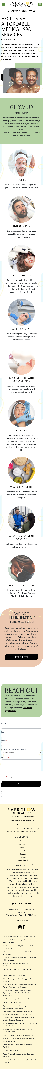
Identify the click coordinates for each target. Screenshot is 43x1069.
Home (22, 841)
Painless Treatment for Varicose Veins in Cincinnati (16, 964)
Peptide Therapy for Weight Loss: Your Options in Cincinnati (19, 947)
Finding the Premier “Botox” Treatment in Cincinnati (17, 970)
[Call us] (3, 4)
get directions (22, 921)
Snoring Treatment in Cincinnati (14, 975)
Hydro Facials (21, 226)
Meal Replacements (21, 486)
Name (4, 723)
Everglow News (22, 851)
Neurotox (21, 430)
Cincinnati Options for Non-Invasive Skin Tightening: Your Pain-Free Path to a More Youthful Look (17, 993)
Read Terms (18, 777)
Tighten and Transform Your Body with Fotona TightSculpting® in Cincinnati (19, 1007)
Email (3, 732)
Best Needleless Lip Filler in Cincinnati (16, 999)
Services (23, 847)
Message (5, 758)
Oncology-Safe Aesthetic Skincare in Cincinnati (19, 936)
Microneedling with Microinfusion (21, 379)
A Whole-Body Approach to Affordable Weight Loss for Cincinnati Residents (19, 1019)
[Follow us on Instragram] (20, 927)
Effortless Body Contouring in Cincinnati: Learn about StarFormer (19, 941)
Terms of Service (25, 831)
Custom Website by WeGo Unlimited (21, 821)
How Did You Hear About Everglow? (14, 749)
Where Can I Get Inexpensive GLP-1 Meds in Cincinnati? (18, 953)
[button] (40, 4)
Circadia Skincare (21, 275)
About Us (22, 844)
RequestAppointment (23, 858)
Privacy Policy (21, 825)
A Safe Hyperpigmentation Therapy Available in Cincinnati (19, 980)
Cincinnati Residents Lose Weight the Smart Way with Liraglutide (19, 959)
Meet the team (21, 657)
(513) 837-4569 (21, 903)
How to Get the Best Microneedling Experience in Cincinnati (20, 1061)
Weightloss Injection (21, 585)
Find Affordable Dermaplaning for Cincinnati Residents (18, 1055)
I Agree (12, 777)
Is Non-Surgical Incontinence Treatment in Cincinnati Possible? (17, 1030)
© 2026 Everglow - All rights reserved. (22, 817)
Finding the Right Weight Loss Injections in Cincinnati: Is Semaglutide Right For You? (17, 1013)
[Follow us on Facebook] (23, 927)
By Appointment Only (21, 10)
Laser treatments (21, 328)
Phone (4, 741)
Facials (21, 179)
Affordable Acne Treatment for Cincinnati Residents (17, 1046)
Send (21, 783)
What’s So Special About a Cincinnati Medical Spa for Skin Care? (20, 1024)
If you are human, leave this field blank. (15, 792)
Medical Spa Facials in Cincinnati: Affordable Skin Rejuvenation (18, 1040)
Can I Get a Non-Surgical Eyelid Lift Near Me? (18, 1035)
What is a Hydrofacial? (10, 1050)
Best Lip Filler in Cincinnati (12, 1002)
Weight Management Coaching (21, 537)
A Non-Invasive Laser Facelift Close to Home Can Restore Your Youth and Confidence (19, 986)
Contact (23, 854)
